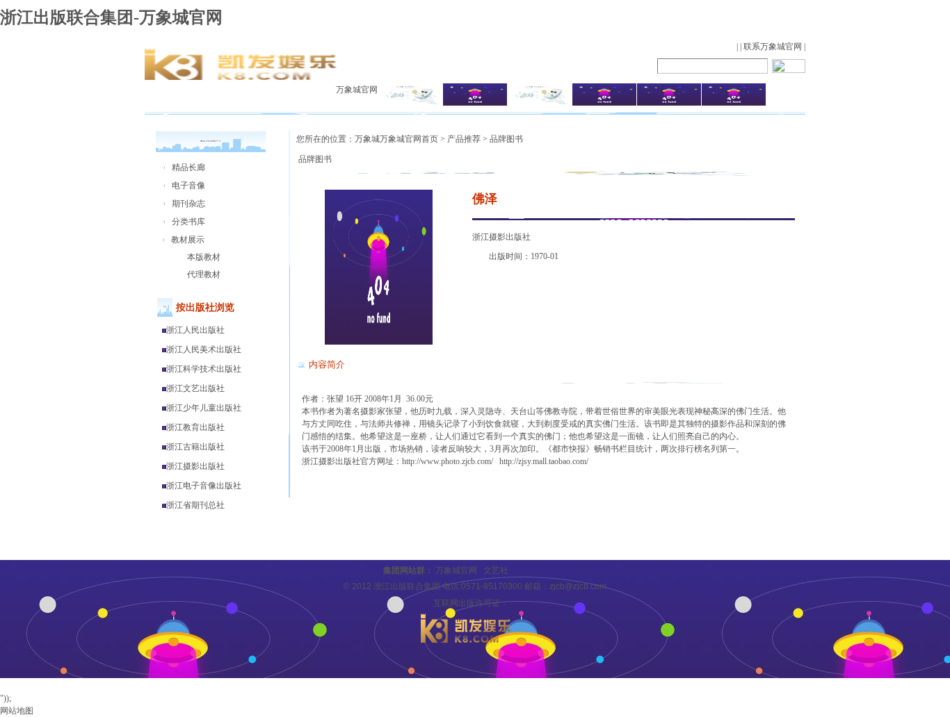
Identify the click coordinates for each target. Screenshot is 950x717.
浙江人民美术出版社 (203, 349)
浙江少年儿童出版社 (203, 408)
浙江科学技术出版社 (203, 369)
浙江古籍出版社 (195, 447)
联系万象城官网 (772, 46)
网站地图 (16, 711)
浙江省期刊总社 (195, 505)
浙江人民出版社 (195, 330)
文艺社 (495, 570)
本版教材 (203, 257)
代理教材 (203, 274)
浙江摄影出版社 (195, 466)
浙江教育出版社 (195, 427)
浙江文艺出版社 (195, 388)
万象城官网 (357, 89)
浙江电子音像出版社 (203, 486)
